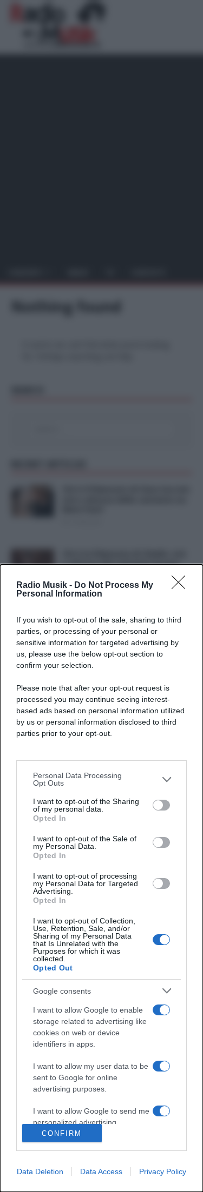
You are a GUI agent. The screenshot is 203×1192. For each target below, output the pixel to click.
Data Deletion (40, 1171)
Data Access (101, 1171)
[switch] (161, 805)
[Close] (182, 585)
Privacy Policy (162, 1171)
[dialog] (101, 878)
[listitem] (101, 779)
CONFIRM (62, 1133)
